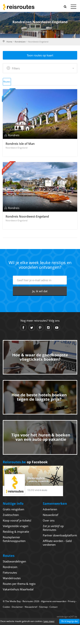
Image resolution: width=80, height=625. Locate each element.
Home (9, 41)
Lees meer (49, 621)
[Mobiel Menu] (73, 7)
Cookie (6, 606)
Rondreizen (20, 41)
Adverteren (50, 509)
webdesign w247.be (67, 616)
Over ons (49, 520)
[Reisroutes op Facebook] (23, 327)
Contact (53, 606)
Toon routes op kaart (40, 55)
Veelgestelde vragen (15, 526)
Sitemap (43, 606)
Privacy (71, 601)
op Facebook (25, 462)
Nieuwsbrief (50, 515)
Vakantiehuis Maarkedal (18, 589)
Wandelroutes (12, 578)
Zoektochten (11, 515)
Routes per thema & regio (19, 584)
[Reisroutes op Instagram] (48, 327)
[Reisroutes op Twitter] (31, 327)
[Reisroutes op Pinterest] (40, 327)
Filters (16, 68)
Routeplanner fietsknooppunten (14, 539)
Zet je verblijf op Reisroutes (53, 528)
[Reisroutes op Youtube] (57, 327)
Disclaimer (17, 606)
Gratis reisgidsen (13, 509)
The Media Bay (13, 601)
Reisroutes (18, 7)
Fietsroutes (10, 572)
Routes (6, 81)
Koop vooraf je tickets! (17, 520)
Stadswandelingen (14, 561)
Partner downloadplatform (60, 535)
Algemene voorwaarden (53, 601)
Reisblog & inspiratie (16, 531)
